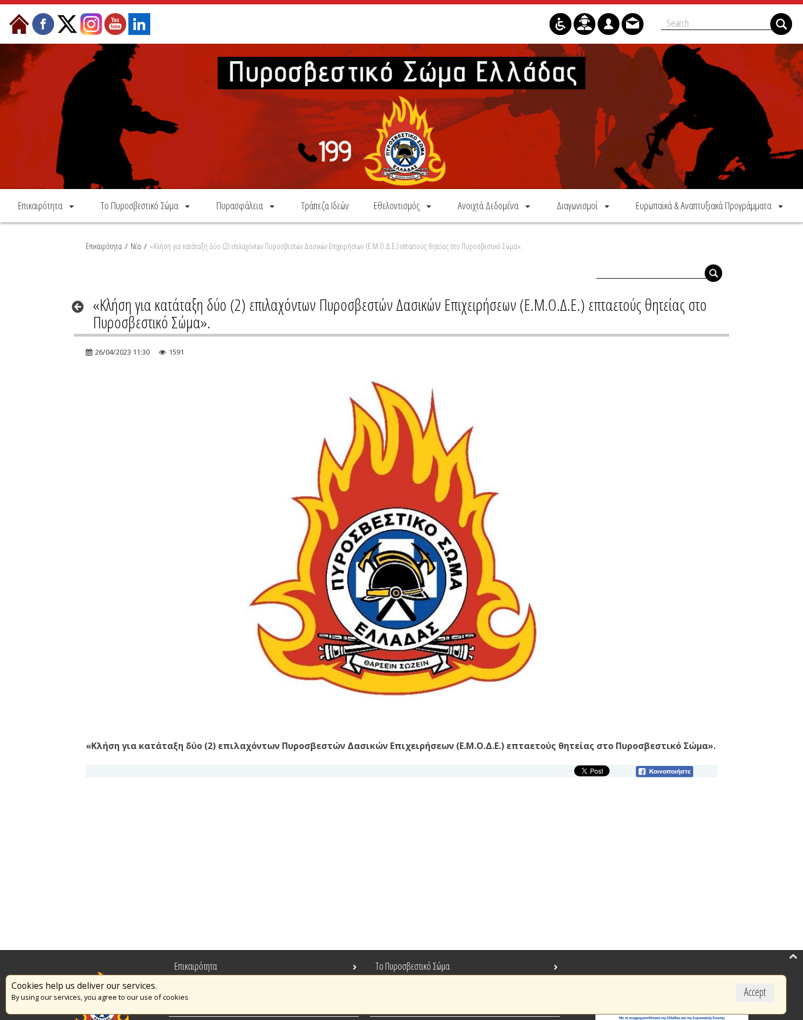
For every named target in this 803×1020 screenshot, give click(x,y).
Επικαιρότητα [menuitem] (195, 965)
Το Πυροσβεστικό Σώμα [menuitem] (412, 965)
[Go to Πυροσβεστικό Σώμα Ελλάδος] (401, 116)
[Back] (81, 306)
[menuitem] (47, 205)
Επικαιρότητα (104, 245)
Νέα (136, 245)
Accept (755, 991)
